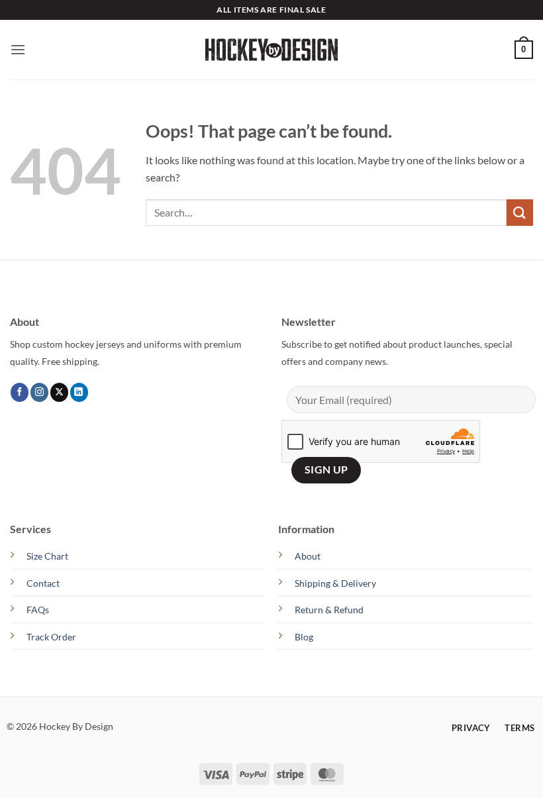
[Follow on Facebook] (19, 392)
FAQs (37, 609)
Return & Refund (329, 609)
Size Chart (47, 556)
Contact (43, 583)
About (308, 556)
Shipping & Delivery (335, 583)
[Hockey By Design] (271, 49)
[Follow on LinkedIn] (79, 392)
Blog (304, 636)
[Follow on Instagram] (39, 392)
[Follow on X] (59, 392)
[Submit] (520, 212)
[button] (18, 49)
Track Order (51, 636)
